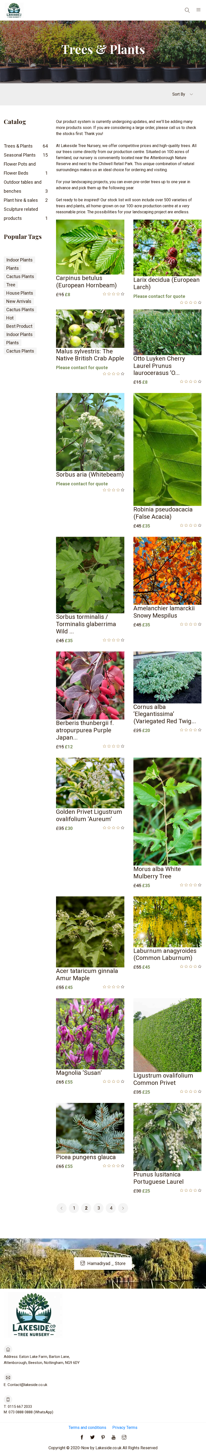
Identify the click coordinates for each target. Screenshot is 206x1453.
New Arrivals (18, 301)
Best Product (19, 326)
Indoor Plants (19, 259)
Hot (10, 317)
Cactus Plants (20, 276)
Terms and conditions (87, 1427)
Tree (10, 284)
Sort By (179, 94)
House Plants (19, 293)
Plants (12, 268)
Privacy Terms (124, 1427)
